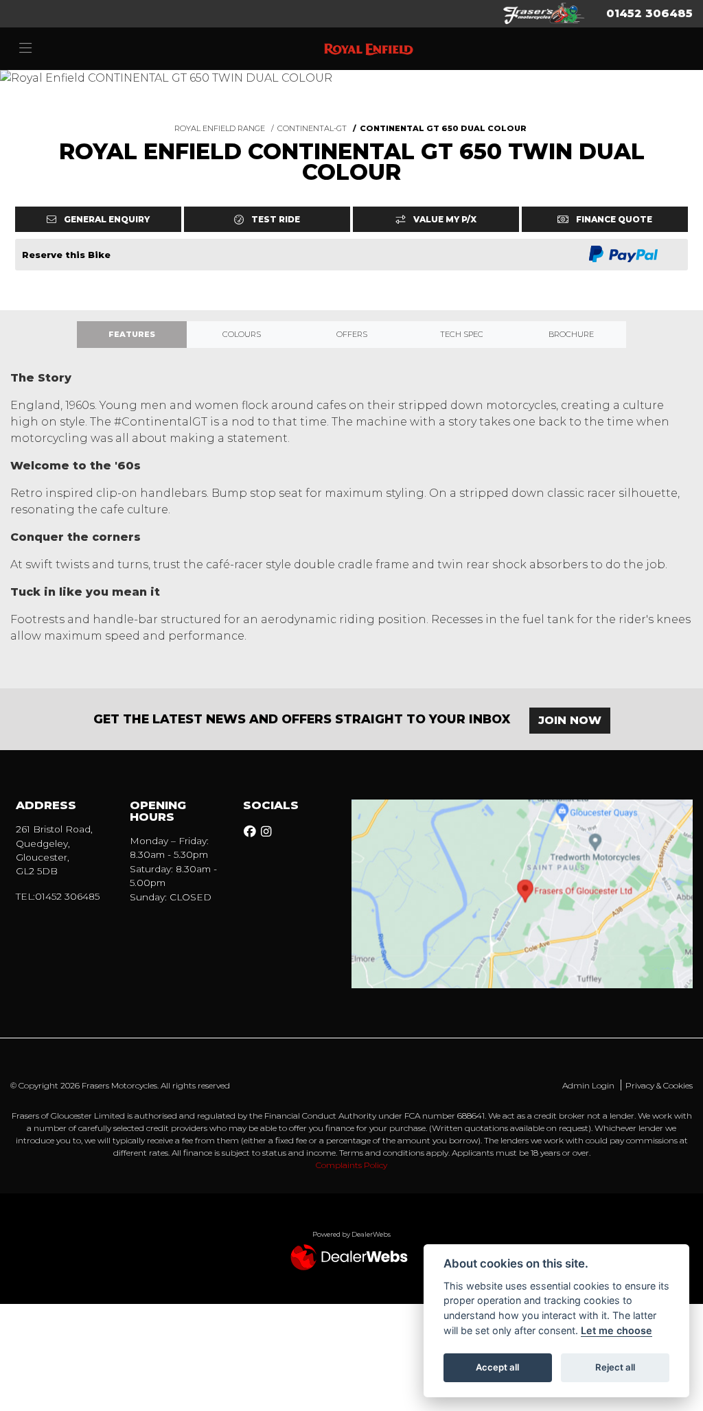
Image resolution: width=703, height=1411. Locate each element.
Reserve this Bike (66, 254)
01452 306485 (649, 13)
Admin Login (588, 1085)
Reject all (615, 1367)
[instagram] (267, 831)
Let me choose (616, 1330)
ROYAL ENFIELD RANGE (219, 128)
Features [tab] (131, 334)
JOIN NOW (569, 720)
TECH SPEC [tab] (461, 334)
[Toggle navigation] (25, 48)
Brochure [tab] (571, 334)
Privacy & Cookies (659, 1085)
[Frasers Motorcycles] (544, 12)
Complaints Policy (351, 1165)
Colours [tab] (241, 334)
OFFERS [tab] (351, 334)
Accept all (497, 1367)
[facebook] (251, 831)
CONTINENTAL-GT (312, 128)
